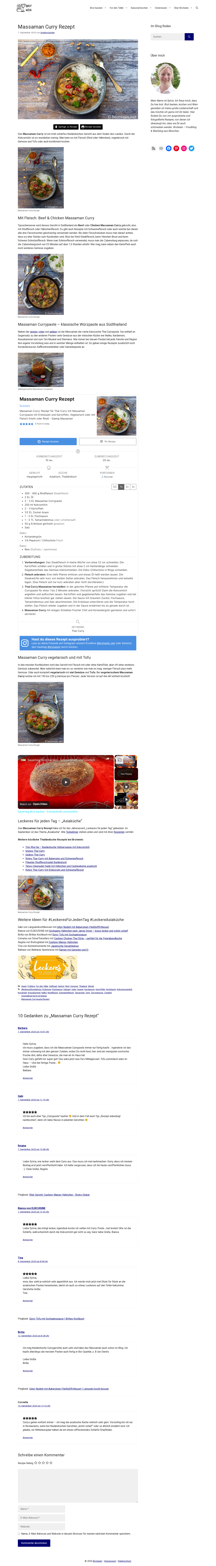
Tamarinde (80, 992)
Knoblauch (111, 989)
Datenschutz (124, 1561)
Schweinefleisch (66, 992)
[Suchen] (189, 36)
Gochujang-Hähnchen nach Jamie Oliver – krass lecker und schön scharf (88, 930)
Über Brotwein (181, 7)
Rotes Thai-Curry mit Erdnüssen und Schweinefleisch (54, 869)
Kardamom (89, 989)
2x (127, 486)
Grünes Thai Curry (35, 850)
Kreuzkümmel (34, 992)
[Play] (126, 786)
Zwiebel (108, 992)
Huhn (74, 989)
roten (41, 331)
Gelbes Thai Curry (35, 854)
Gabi (20, 1096)
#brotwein (54, 647)
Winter (91, 986)
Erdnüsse (46, 989)
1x (121, 486)
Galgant (67, 989)
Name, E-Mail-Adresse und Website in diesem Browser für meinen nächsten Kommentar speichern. (76, 1533)
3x (133, 486)
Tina (20, 1257)
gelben (53, 331)
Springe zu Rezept (67, 127)
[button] (197, 8)
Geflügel (53, 986)
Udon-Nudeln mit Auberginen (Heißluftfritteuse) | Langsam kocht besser (69, 1388)
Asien (24, 986)
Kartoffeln (100, 989)
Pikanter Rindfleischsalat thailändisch (46, 862)
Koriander (22, 992)
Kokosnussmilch (124, 989)
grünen (33, 331)
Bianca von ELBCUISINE (31, 1208)
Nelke (44, 992)
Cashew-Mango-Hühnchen (63, 942)
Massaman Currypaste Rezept (35, 999)
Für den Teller (117, 7)
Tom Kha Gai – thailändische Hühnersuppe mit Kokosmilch (57, 847)
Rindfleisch (53, 992)
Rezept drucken (92, 127)
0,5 (115, 486)
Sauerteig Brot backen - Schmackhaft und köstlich (61, 760)
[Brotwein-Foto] (165, 93)
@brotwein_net (106, 643)
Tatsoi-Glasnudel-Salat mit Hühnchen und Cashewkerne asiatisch (61, 866)
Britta (21, 1332)
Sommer (74, 986)
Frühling (31, 986)
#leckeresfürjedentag (31, 989)
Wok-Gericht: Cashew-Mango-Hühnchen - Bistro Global (59, 1194)
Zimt (88, 992)
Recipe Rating (25, 1463)
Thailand (83, 986)
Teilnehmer (72, 832)
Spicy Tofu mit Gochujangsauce (69, 934)
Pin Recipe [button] (109, 441)
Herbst (61, 986)
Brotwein (25, 405)
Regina (22, 1145)
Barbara (22, 1028)
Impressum (110, 1561)
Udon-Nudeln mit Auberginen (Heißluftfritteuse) (83, 927)
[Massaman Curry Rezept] (41, 206)
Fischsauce (57, 989)
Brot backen (96, 7)
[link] (23, 760)
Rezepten (119, 832)
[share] (107, 759)
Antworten (28, 1078)
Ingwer (80, 989)
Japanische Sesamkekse (65, 945)
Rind (67, 986)
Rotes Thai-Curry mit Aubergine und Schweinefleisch (54, 858)
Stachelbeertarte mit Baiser (34, 996)
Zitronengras (97, 992)
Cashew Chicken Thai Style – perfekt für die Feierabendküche (88, 938)
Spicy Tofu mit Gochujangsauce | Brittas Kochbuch (56, 1318)
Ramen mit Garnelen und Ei (73, 949)
